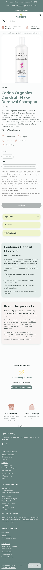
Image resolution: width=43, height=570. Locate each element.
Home (4, 33)
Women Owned (7, 473)
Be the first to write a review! (21, 387)
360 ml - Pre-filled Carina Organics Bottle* (19, 166)
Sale (3, 479)
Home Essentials (8, 454)
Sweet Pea (8, 156)
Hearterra (18, 565)
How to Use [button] (8, 225)
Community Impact (9, 538)
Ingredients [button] (8, 217)
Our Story (5, 532)
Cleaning (5, 462)
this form (26, 519)
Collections (11, 33)
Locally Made (6, 470)
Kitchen (4, 460)
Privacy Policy (7, 554)
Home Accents (7, 457)
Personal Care (7, 465)
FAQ (3, 541)
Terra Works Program (9, 468)
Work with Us (7, 549)
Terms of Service (8, 557)
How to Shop (6, 535)
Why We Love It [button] (10, 233)
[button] (40, 16)
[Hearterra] (21, 16)
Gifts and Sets (7, 476)
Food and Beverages (9, 452)
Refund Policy (7, 551)
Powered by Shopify (9, 567)
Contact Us (6, 543)
